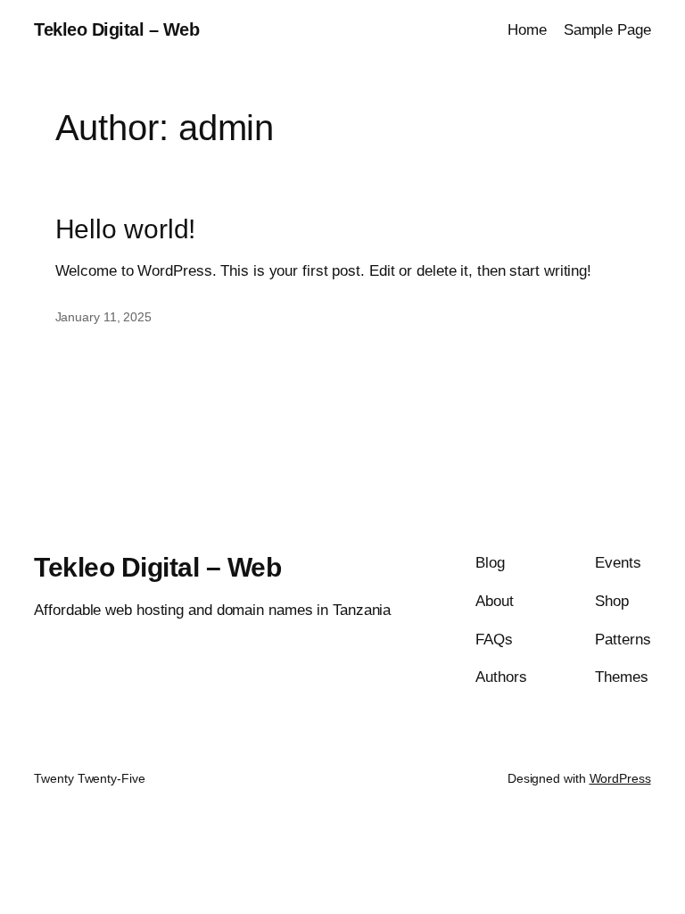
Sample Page (607, 29)
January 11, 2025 (103, 317)
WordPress (620, 778)
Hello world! (125, 229)
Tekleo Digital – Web (116, 29)
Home (527, 29)
